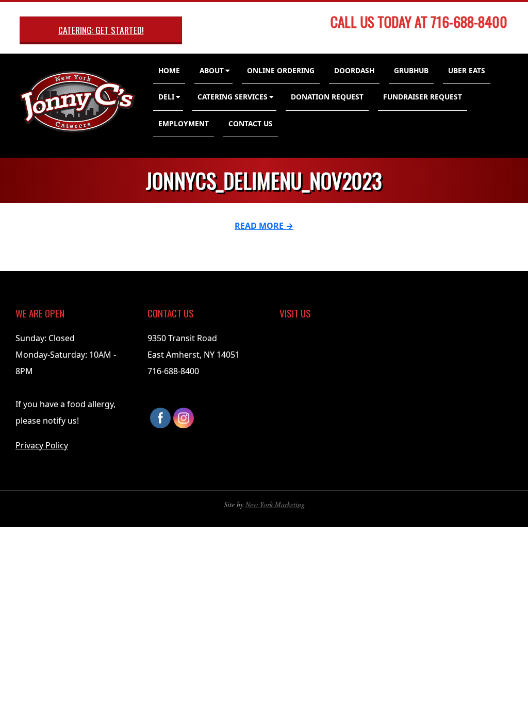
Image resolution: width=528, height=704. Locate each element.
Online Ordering (281, 70)
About (212, 70)
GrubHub (411, 70)
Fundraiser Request (422, 97)
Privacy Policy (41, 445)
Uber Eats (466, 70)
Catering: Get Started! (101, 30)
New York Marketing (275, 504)
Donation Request (327, 97)
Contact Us (250, 123)
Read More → (264, 225)
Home (169, 70)
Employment (183, 123)
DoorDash (354, 70)
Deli (166, 97)
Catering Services (232, 97)
